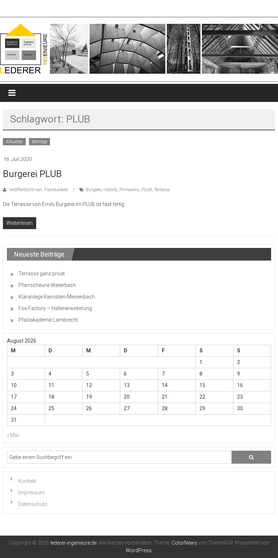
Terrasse (161, 189)
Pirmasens (129, 189)
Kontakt (27, 481)
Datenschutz (32, 504)
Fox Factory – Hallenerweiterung (55, 308)
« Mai (12, 435)
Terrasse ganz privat (41, 273)
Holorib (110, 189)
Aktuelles (14, 141)
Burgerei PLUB (32, 173)
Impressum (31, 492)
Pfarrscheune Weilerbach (47, 285)
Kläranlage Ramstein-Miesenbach (56, 297)
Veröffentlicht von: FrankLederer (38, 189)
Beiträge (39, 141)
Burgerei (93, 189)
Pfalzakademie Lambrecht (48, 320)
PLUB (147, 189)
